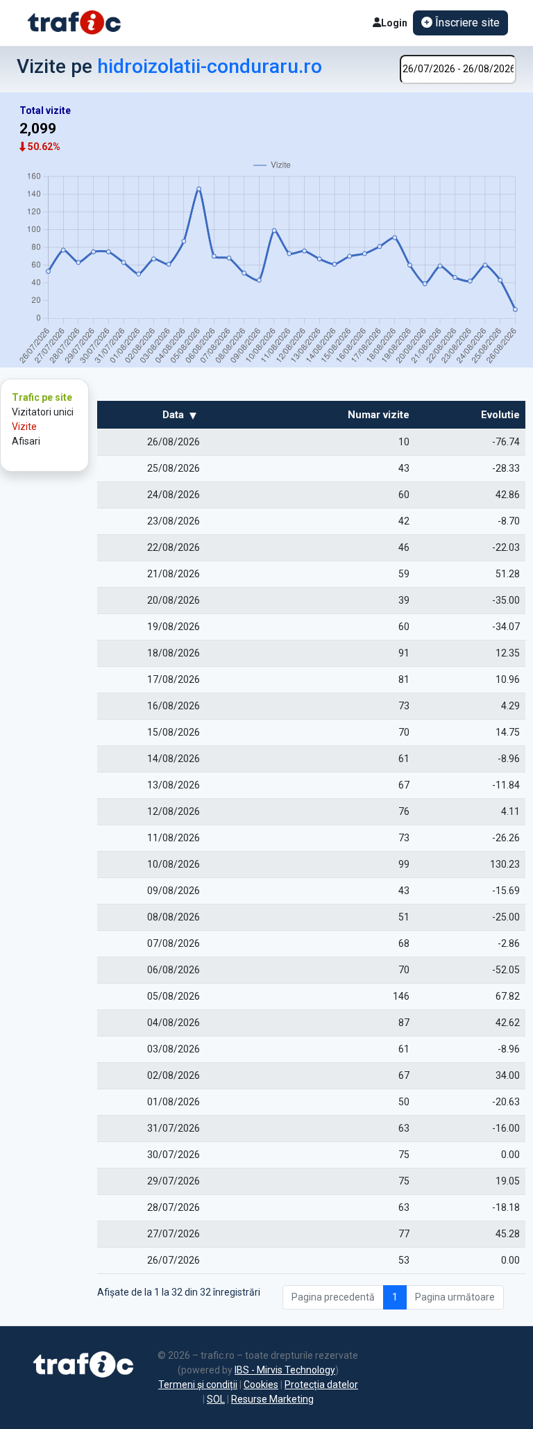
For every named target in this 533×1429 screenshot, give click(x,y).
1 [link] (395, 1297)
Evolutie (500, 414)
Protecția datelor (321, 1384)
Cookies (261, 1384)
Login (394, 22)
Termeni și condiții (197, 1384)
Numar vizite (378, 414)
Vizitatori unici (43, 412)
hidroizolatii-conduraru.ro (209, 66)
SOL (216, 1399)
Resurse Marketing (272, 1399)
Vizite (24, 426)
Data (173, 414)
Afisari (26, 441)
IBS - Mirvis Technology (285, 1370)
